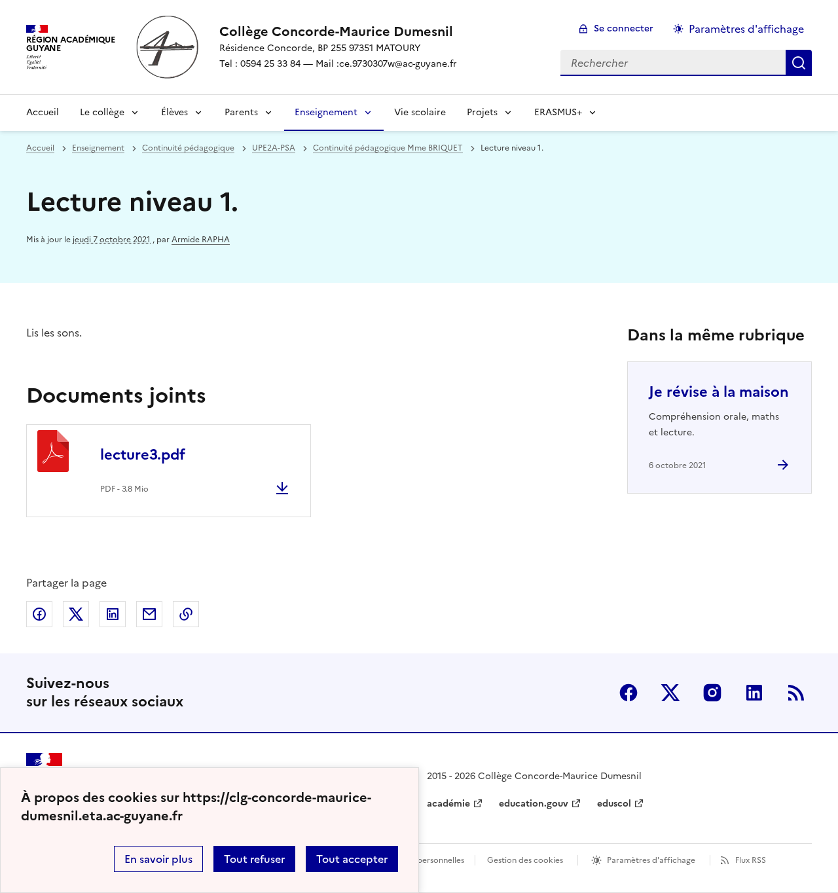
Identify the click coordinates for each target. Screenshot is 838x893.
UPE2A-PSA (273, 148)
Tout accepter (352, 859)
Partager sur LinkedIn (113, 614)
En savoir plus (158, 859)
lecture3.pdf (142, 454)
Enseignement (326, 112)
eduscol (614, 804)
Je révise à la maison (719, 392)
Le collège (102, 112)
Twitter (670, 692)
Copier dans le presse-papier (186, 614)
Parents (241, 112)
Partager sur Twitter (76, 614)
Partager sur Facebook (39, 614)
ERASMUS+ (558, 112)
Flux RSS (750, 860)
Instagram (712, 692)
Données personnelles (423, 860)
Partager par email (149, 614)
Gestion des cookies (525, 860)
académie (448, 804)
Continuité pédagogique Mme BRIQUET (388, 148)
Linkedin (754, 692)
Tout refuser (254, 859)
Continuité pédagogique (188, 148)
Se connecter (623, 28)
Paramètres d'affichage (746, 29)
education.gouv (533, 804)
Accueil (42, 112)
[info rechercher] (799, 63)
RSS (796, 692)
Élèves (174, 112)
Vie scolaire (420, 112)
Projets (482, 112)
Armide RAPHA (201, 240)
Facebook (628, 692)
